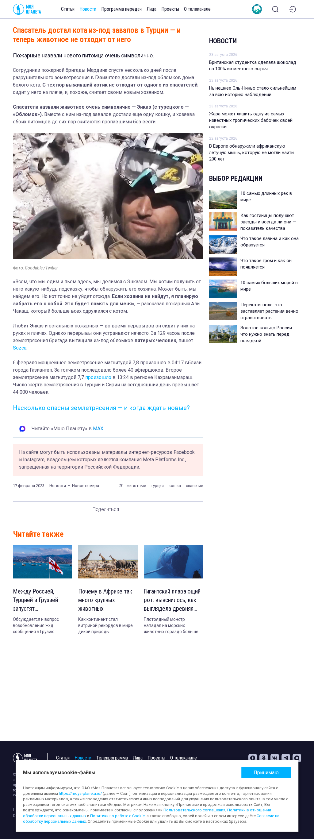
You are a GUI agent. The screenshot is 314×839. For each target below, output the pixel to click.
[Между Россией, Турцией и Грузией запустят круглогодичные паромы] (42, 562)
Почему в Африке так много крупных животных (105, 600)
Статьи (68, 9)
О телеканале (197, 9)
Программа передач (121, 9)
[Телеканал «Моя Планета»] (27, 9)
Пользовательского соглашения (194, 810)
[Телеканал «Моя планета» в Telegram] (285, 758)
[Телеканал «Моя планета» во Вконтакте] (274, 758)
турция (157, 486)
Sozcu (19, 348)
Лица (151, 9)
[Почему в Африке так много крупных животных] (107, 562)
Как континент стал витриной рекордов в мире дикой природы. (105, 625)
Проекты (170, 9)
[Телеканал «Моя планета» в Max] (297, 758)
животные (136, 486)
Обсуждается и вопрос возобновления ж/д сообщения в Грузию (36, 625)
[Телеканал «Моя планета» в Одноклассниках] (263, 758)
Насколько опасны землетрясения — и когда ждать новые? (101, 408)
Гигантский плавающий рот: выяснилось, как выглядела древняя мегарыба (172, 600)
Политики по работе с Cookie (117, 816)
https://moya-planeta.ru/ (80, 793)
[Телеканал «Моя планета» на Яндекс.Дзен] (252, 758)
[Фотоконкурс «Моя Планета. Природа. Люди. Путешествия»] (257, 9)
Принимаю (266, 772)
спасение (194, 486)
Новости (87, 9)
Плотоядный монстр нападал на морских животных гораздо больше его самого (171, 626)
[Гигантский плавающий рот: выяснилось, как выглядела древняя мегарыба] (173, 562)
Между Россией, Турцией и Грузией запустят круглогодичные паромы (35, 600)
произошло (98, 377)
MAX (98, 428)
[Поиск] (275, 9)
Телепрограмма (112, 758)
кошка (175, 486)
